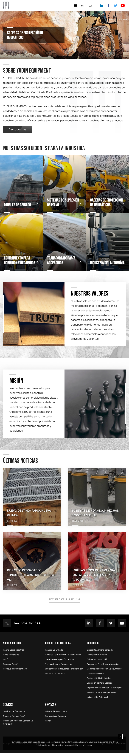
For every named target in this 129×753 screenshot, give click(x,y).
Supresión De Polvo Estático (99, 683)
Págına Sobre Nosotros (13, 650)
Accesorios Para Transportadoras (102, 692)
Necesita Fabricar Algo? (14, 716)
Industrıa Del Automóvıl (55, 673)
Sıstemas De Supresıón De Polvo (59, 659)
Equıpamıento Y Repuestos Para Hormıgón (64, 669)
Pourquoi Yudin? (10, 664)
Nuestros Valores (11, 655)
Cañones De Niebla (95, 673)
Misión (6, 659)
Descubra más (17, 129)
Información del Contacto (56, 711)
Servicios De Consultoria (14, 711)
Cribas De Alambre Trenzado (100, 650)
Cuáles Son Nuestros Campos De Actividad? (18, 722)
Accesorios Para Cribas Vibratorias (103, 664)
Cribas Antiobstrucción (97, 659)
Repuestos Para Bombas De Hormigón (104, 688)
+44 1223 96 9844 (27, 623)
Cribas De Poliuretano (97, 655)
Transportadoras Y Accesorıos (59, 664)
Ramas (48, 721)
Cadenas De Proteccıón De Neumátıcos (63, 655)
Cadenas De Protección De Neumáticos (105, 669)
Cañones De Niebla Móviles (99, 678)
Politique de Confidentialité (15, 669)
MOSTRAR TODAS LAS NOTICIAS (64, 599)
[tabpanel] (64, 35)
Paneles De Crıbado (54, 650)
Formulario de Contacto (55, 716)
